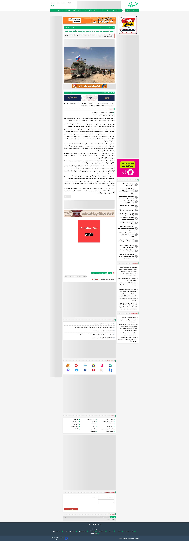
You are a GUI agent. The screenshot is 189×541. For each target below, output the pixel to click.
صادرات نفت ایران (57, 531)
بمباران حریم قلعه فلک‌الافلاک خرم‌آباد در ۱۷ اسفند (128, 184)
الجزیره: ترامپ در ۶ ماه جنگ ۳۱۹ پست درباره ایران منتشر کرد (127, 218)
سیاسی (123, 10)
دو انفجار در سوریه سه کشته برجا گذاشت (127, 206)
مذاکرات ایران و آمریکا (70, 531)
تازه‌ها (136, 180)
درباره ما (100, 524)
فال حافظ (111, 531)
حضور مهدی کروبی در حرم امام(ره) (126, 210)
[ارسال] (108, 93)
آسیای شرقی (94, 273)
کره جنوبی (101, 273)
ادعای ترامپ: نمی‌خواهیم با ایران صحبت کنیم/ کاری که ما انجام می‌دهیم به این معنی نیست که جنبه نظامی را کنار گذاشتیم (127, 269)
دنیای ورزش (93, 421)
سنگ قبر (94, 426)
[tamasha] (77, 367)
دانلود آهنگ (75, 429)
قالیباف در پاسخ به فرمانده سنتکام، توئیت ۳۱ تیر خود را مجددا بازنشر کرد (126, 197)
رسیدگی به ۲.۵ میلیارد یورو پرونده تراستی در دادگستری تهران (127, 246)
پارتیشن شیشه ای (109, 431)
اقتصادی (118, 10)
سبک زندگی (101, 10)
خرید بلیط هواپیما (74, 426)
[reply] (65, 517)
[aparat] (102, 367)
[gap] (68, 372)
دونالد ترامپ (102, 531)
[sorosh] (110, 372)
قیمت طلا (93, 531)
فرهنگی (80, 10)
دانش (95, 10)
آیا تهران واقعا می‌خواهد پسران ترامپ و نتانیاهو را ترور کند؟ (127, 201)
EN (67, 3)
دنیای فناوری (93, 424)
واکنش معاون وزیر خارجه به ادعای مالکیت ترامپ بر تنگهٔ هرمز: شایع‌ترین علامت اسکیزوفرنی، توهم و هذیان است (126, 191)
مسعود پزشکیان (82, 531)
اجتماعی (112, 10)
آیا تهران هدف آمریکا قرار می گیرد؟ (129, 317)
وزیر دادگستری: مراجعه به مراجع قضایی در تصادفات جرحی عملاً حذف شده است (126, 241)
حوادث (107, 10)
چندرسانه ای (61, 10)
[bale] (110, 367)
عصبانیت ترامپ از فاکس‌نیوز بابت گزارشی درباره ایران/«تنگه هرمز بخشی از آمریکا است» (127, 285)
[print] (111, 93)
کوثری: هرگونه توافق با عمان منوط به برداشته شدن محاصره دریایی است (126, 214)
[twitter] (97, 279)
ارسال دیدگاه (71, 509)
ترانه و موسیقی (75, 421)
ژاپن (106, 273)
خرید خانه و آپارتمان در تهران (107, 429)
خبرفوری (124, 538)
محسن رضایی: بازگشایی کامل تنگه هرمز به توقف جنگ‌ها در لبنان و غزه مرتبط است (127, 290)
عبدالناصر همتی (93, 533)
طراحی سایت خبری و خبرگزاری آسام (57, 538)
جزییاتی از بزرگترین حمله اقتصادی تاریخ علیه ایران (102, 112)
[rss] (53, 6)
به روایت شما (68, 10)
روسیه (110, 273)
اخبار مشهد (76, 419)
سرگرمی (75, 10)
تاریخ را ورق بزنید (74, 424)
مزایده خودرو (93, 429)
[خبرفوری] (129, 5)
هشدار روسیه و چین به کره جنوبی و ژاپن (103, 324)
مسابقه (89, 524)
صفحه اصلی (135, 10)
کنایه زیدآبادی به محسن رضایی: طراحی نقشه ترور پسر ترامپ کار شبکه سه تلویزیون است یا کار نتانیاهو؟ (126, 228)
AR (69, 3)
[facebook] (93, 279)
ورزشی (90, 10)
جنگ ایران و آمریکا (129, 531)
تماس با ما (94, 524)
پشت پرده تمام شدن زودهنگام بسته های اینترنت (102, 115)
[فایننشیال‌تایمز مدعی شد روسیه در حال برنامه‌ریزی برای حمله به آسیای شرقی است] (99, 279)
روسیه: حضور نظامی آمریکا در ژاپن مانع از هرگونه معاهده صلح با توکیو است (95, 334)
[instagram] (102, 372)
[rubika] (93, 367)
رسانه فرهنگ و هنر (109, 419)
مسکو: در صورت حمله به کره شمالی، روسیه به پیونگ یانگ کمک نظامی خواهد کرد (94, 327)
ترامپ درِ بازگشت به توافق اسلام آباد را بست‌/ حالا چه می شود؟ (128, 275)
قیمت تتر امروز (110, 426)
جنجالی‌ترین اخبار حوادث (108, 421)
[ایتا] (68, 367)
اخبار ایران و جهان (109, 424)
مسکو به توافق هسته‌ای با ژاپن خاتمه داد (103, 331)
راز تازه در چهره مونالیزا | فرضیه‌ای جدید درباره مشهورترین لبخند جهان (128, 334)
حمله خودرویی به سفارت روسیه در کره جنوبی (102, 337)
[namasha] (93, 372)
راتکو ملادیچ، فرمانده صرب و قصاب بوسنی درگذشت (127, 299)
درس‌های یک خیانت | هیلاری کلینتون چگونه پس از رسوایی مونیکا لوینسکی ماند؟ (127, 295)
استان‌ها (85, 10)
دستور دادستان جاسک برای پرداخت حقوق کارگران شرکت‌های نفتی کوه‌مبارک (126, 234)
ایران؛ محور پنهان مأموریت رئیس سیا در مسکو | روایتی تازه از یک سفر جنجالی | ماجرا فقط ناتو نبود (126, 256)
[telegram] (85, 367)
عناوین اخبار (129, 10)
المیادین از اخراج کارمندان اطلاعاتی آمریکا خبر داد (126, 251)
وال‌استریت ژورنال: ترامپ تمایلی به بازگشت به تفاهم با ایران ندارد (127, 279)
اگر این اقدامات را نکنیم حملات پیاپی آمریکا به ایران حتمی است (127, 321)
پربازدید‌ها (135, 263)
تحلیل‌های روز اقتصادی (91, 419)
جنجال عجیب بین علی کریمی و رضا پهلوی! (126, 223)
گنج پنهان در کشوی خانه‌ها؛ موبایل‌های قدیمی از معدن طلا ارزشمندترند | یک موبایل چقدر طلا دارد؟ (127, 339)
